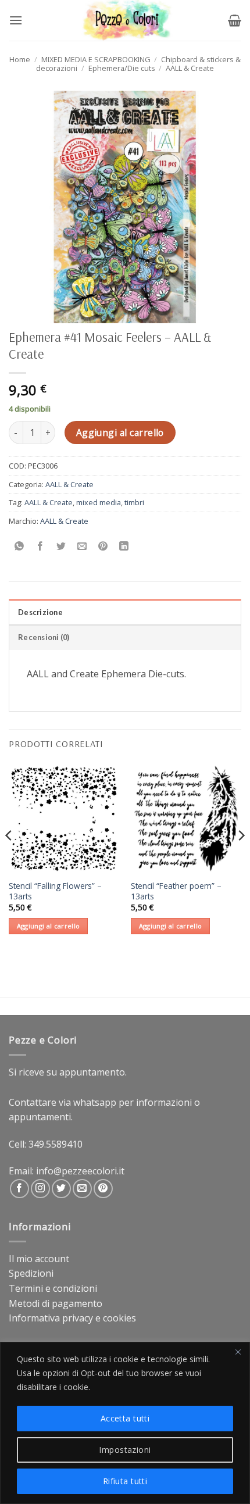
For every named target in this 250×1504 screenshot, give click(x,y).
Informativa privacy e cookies (72, 1318)
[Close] (238, 1352)
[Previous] (9, 859)
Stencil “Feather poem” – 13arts (176, 891)
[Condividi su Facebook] (40, 546)
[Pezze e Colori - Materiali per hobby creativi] (125, 20)
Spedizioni (31, 1273)
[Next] (241, 859)
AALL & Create (190, 68)
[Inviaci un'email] (82, 1188)
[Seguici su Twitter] (61, 1188)
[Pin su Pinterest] (103, 546)
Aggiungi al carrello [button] (48, 925)
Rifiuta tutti (125, 1481)
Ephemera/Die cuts (121, 68)
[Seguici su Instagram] (40, 1188)
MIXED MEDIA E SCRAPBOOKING (96, 59)
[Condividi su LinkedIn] (124, 546)
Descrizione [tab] (40, 612)
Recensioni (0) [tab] (44, 637)
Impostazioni (125, 1449)
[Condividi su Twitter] (61, 546)
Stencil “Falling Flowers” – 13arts (55, 891)
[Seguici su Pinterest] (103, 1188)
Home (19, 59)
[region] (125, 1423)
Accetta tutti (125, 1418)
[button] (16, 20)
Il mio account (39, 1258)
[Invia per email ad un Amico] (82, 546)
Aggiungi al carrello (120, 432)
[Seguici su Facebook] (19, 1188)
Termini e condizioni (53, 1288)
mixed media (98, 502)
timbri (134, 502)
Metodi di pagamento (55, 1303)
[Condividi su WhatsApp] (19, 546)
